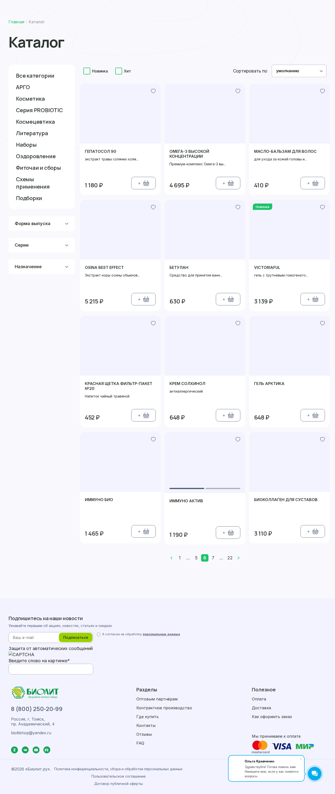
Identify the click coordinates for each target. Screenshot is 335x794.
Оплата (311, 6)
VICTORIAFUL (267, 267)
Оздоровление (35, 156)
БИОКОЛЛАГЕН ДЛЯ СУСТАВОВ (286, 499)
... (188, 557)
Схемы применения (33, 183)
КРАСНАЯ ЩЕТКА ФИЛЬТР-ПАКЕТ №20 (118, 386)
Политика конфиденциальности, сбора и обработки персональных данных (118, 769)
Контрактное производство (164, 707)
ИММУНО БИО (99, 499)
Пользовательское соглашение (118, 776)
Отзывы (144, 734)
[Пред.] (171, 558)
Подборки (29, 198)
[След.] (238, 558)
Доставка (282, 6)
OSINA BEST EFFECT (104, 267)
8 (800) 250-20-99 (37, 709)
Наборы (26, 144)
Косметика (30, 98)
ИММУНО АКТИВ (186, 500)
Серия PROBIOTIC (39, 110)
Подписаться (75, 637)
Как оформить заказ (272, 716)
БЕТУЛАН (178, 267)
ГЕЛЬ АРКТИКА (269, 383)
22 (230, 557)
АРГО (23, 87)
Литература (32, 133)
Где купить (147, 716)
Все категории (35, 75)
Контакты (145, 725)
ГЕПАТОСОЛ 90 (100, 151)
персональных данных (161, 634)
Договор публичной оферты (118, 784)
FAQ (140, 743)
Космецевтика (35, 121)
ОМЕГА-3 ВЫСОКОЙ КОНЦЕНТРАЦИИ (189, 154)
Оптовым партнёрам (157, 699)
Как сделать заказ (243, 6)
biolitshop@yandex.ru (31, 732)
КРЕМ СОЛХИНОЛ (187, 383)
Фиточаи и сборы (38, 167)
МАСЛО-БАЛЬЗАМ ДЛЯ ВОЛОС (285, 151)
